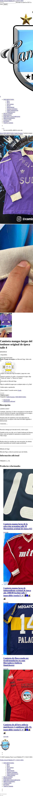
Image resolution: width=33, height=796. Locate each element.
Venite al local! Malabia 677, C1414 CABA (12, 0)
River (8, 766)
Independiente (10, 770)
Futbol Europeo (18, 133)
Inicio (1, 133)
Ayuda (19, 390)
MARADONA (7, 778)
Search (5, 4)
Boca (8, 764)
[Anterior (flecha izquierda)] (0, 795)
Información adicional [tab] (9, 401)
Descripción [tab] (6, 400)
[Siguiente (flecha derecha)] (2, 795)
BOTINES (6, 784)
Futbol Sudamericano (12, 774)
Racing (9, 769)
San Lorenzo (10, 767)
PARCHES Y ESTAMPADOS (11, 780)
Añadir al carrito (4, 395)
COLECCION (7, 783)
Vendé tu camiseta (8, 786)
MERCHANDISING (9, 781)
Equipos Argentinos (12, 772)
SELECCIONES (8, 777)
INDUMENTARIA (8, 133)
